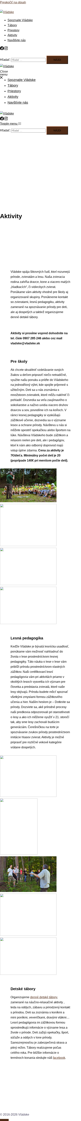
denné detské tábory (43, 997)
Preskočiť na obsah (13, 2)
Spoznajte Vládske (20, 20)
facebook (59, 1057)
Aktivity (12, 35)
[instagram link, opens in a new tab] (6, 48)
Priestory (13, 30)
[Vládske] (7, 12)
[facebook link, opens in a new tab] (2, 48)
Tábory (12, 25)
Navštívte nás (17, 40)
